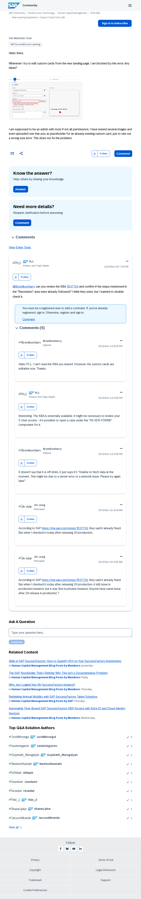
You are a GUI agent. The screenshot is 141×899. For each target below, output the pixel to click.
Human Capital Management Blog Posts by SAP (42, 701)
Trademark (35, 880)
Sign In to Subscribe (115, 23)
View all (14, 827)
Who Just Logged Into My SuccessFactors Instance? (42, 684)
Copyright (35, 870)
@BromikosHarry (24, 286)
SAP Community (17, 13)
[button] (94, 153)
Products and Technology (41, 13)
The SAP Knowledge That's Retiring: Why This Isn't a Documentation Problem (58, 673)
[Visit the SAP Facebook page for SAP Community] (60, 848)
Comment (123, 153)
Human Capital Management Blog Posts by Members (45, 665)
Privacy (35, 859)
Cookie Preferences (35, 890)
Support (106, 880)
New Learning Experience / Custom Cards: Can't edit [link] (38, 17)
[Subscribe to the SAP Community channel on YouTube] (73, 848)
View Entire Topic (20, 247)
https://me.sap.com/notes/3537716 (65, 528)
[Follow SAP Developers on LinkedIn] (80, 848)
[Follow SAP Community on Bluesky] (67, 848)
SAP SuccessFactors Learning (25, 44)
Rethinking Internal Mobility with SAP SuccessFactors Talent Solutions (53, 696)
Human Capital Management (72, 13)
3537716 (72, 286)
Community (29, 5)
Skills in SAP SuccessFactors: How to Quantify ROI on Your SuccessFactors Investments (65, 661)
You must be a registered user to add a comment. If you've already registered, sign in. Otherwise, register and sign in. (65, 310)
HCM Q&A (95, 13)
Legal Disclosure (106, 870)
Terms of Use (105, 859)
